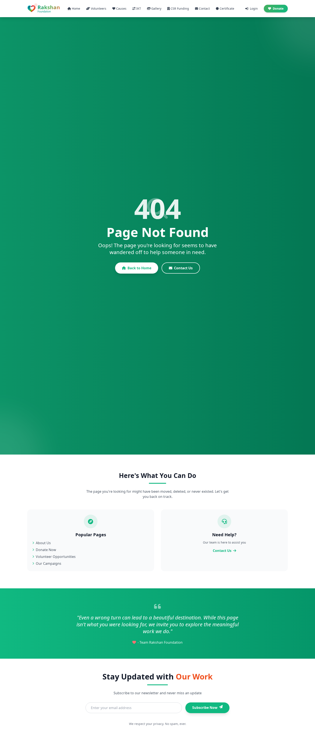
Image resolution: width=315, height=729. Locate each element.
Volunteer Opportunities (56, 556)
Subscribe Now (205, 707)
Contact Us (183, 268)
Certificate (227, 8)
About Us (43, 543)
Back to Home (139, 268)
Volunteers (98, 8)
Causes (121, 8)
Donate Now (46, 549)
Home (76, 8)
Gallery (156, 8)
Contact (204, 8)
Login (254, 8)
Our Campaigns (48, 563)
